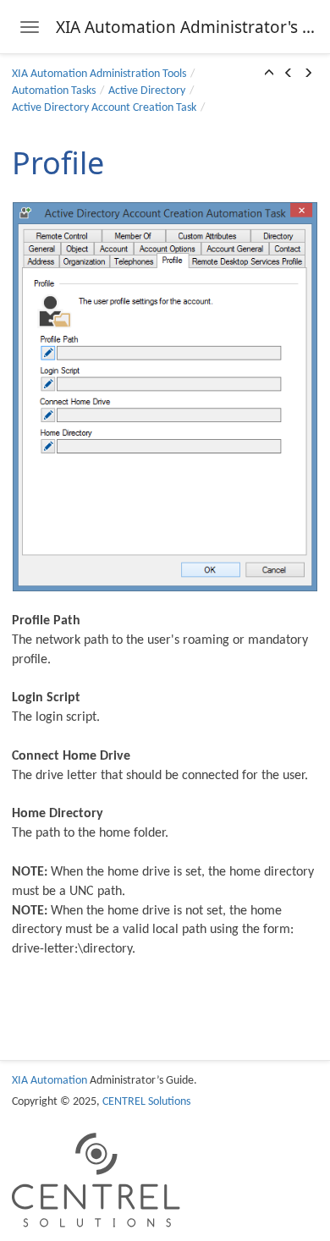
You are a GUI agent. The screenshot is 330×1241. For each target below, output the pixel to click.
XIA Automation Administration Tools (99, 74)
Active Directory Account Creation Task (104, 108)
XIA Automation (49, 1080)
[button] (269, 74)
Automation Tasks (54, 91)
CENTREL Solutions (146, 1101)
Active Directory (146, 91)
